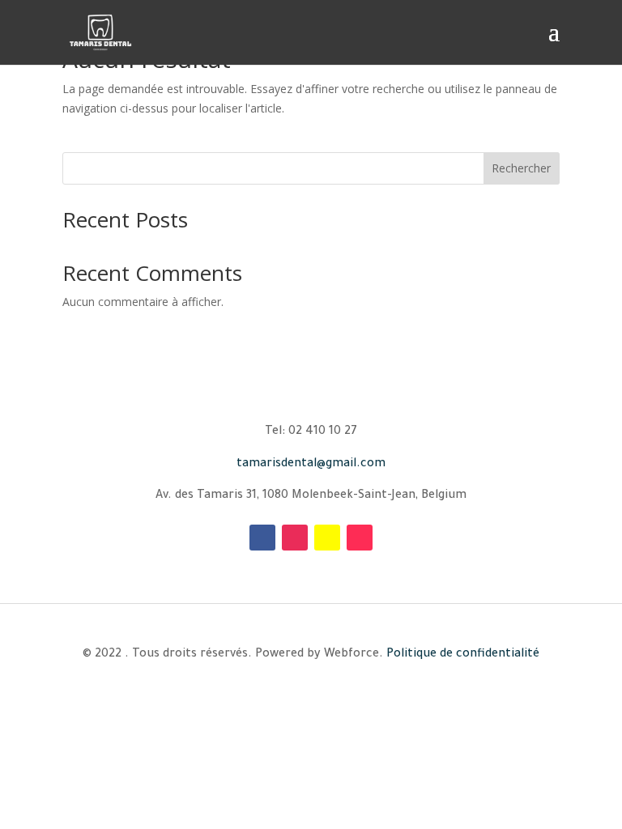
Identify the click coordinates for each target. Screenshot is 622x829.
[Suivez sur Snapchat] (327, 538)
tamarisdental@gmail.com (311, 464)
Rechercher (521, 168)
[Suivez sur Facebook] (262, 538)
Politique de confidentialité (462, 654)
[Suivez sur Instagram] (295, 538)
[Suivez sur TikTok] (360, 538)
